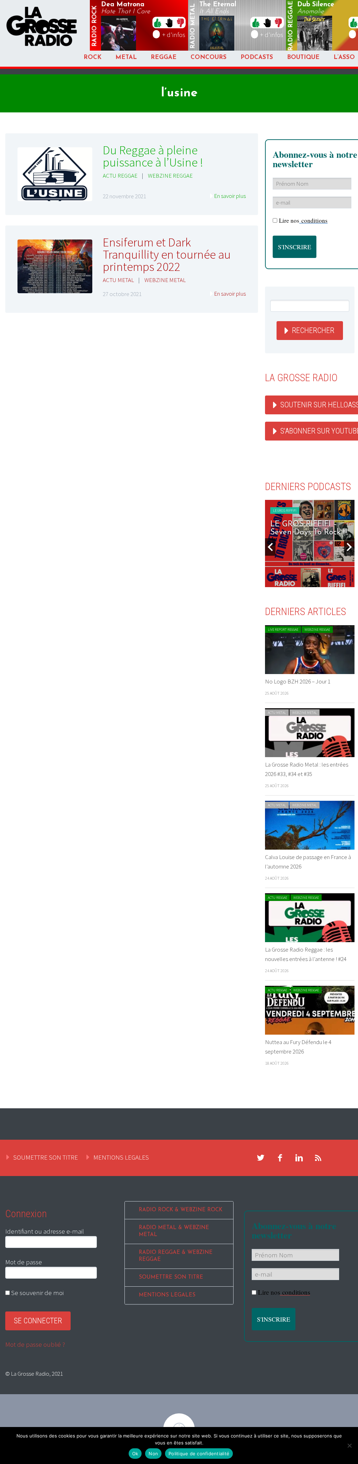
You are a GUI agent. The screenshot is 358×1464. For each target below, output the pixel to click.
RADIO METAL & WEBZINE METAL (174, 1231)
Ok (135, 1453)
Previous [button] (270, 547)
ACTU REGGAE (120, 175)
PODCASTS (257, 57)
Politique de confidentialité (199, 1453)
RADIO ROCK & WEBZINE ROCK (180, 1210)
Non (153, 1453)
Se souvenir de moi (37, 1292)
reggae (291, 26)
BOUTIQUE (303, 57)
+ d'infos (173, 34)
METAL (126, 57)
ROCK (92, 57)
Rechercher (313, 330)
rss (318, 1158)
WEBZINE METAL (165, 280)
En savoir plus (230, 196)
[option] (290, 543)
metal (193, 26)
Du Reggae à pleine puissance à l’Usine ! (153, 156)
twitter (261, 1158)
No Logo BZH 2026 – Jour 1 (297, 681)
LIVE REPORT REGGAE (283, 629)
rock (95, 26)
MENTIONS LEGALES (121, 1157)
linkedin (299, 1158)
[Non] (349, 1445)
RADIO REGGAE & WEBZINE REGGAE (176, 1256)
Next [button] (349, 547)
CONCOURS (209, 57)
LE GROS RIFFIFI (265, 510)
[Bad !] (180, 22)
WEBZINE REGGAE (170, 175)
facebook (280, 1158)
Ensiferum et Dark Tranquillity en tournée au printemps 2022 (167, 254)
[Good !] (157, 22)
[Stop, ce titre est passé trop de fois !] (169, 22)
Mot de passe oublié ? (35, 1344)
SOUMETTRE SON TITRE (45, 1157)
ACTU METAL (118, 280)
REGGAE (164, 57)
